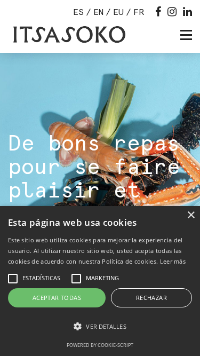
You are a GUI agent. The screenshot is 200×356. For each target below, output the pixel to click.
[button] (100, 326)
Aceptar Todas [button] (57, 298)
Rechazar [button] (151, 298)
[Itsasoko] (68, 34)
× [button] (191, 215)
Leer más (173, 261)
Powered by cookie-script (100, 345)
